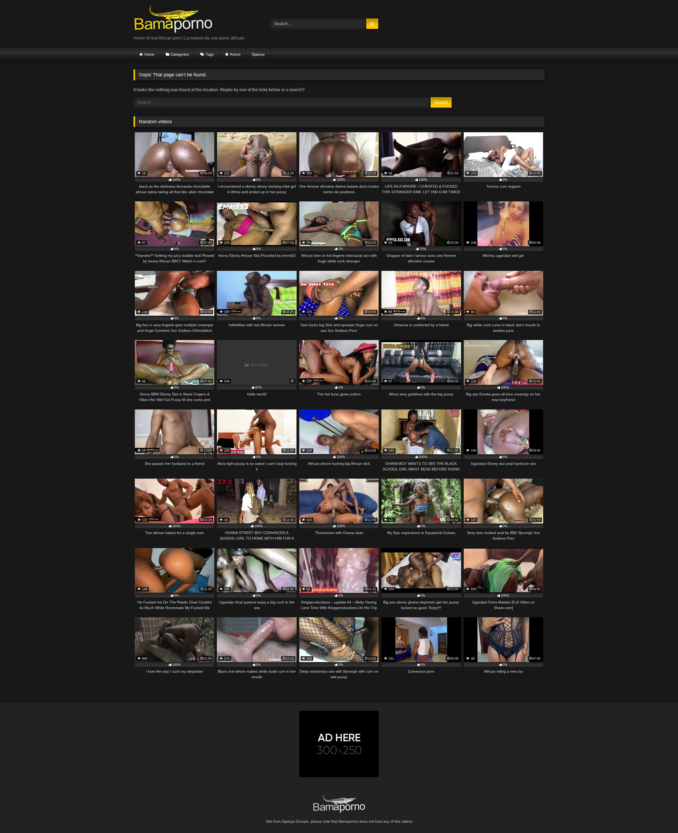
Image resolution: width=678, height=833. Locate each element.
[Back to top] (661, 817)
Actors (235, 54)
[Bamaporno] (173, 19)
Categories (180, 54)
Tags (210, 54)
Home (149, 54)
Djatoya (258, 54)
